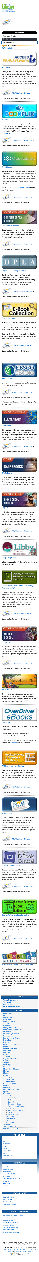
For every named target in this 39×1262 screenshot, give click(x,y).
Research (6, 1087)
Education (7, 1032)
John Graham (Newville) (10, 1227)
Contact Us (6, 1167)
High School (6, 508)
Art (4, 1015)
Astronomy (12, 1098)
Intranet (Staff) (7, 1155)
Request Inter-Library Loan (11, 1179)
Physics (10, 1112)
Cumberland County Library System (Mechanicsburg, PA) (20, 1249)
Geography (7, 1050)
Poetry (8, 1024)
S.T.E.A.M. (6, 1094)
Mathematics (10, 1122)
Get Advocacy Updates (9, 1204)
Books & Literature (10, 1021)
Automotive (7, 1017)
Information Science (15, 1110)
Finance (6, 1042)
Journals (9, 1077)
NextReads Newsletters (10, 1202)
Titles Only (7, 1002)
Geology (11, 1108)
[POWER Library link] (13, 1254)
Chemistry (11, 1102)
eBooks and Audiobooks (12, 1030)
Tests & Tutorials (9, 1126)
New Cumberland (8, 1230)
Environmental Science (11, 1038)
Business (6, 1025)
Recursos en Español (11, 1089)
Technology (10, 1116)
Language (7, 1065)
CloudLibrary (7, 167)
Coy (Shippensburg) (8, 1220)
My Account (19, 33)
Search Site (6, 1183)
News (5, 1075)
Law (4, 1067)
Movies (6, 1071)
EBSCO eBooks (7, 378)
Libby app (14, 743)
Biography (7, 1019)
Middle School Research (12, 1069)
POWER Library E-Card (21, 188)
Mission (5, 1148)
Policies (4, 1153)
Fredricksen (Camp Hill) (9, 1225)
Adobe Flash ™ (7, 133)
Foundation (6, 1144)
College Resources (10, 1027)
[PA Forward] (22, 1254)
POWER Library (8, 813)
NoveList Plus (7, 690)
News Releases (7, 1199)
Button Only (7, 1004)
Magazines (10, 1079)
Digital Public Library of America (14, 271)
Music (5, 1073)
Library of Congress (10, 1128)
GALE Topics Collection (11, 1044)
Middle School (7, 642)
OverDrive (6, 722)
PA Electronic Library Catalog (13, 766)
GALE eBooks (7, 473)
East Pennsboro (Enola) (10, 1223)
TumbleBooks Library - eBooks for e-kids (17, 965)
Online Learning (9, 1083)
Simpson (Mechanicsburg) (10, 1232)
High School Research (11, 1058)
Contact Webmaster (27, 1251)
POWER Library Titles (11, 1006)
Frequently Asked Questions (11, 1174)
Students (6, 1124)
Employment (8, 1036)
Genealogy (7, 1046)
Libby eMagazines (9, 558)
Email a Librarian (7, 1169)
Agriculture (7, 1013)
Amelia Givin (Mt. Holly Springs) (12, 1215)
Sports (5, 1091)
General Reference (10, 1048)
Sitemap (5, 1186)
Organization (6, 1151)
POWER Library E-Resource (22, 93)
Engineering (10, 1118)
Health (5, 1054)
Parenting (7, 1085)
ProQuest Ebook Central (11, 865)
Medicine (9, 1057)
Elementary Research (11, 1034)
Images (6, 1063)
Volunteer (5, 1181)
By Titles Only (7, 48)
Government (8, 1052)
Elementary (6, 426)
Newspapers (10, 1081)
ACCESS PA (6, 67)
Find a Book (7, 1040)
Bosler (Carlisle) (7, 1218)
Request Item (7, 1176)
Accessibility (9, 1251)
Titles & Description (10, 1000)
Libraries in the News (9, 1197)
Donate (5, 1139)
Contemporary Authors (10, 226)
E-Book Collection (8, 318)
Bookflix (5, 119)
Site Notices (17, 1251)
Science (8, 1096)
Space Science (13, 1114)
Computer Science (14, 1104)
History (6, 1061)
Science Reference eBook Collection (15, 915)
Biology (10, 1100)
